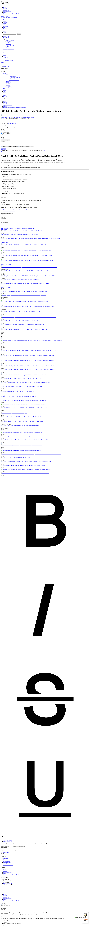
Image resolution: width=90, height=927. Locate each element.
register (12, 40)
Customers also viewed (30, 228)
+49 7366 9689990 (5, 852)
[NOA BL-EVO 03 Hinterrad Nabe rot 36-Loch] (12, 378)
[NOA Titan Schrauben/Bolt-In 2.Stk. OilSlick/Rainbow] (14, 344)
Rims (4, 90)
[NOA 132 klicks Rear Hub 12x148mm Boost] (11, 320)
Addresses (8, 44)
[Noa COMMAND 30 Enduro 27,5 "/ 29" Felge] (12, 421)
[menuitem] (46, 7)
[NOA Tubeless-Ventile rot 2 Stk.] (8, 457)
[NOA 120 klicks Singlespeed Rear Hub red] (11, 450)
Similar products (10, 228)
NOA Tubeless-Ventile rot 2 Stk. (23, 457)
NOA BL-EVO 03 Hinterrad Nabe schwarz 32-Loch (37, 473)
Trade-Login (6, 10)
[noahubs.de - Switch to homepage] (9, 17)
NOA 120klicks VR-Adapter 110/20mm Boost (33, 230)
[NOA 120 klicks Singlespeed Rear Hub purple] (12, 432)
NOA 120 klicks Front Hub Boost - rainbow (31, 311)
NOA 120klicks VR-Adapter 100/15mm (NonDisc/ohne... (48, 238)
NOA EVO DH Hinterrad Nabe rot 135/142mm (34, 404)
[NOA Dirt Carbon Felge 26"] (8, 413)
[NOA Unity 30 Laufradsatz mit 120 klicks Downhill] (13, 291)
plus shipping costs (12, 123)
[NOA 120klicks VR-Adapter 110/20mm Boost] (12, 230)
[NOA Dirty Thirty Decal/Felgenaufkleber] (10, 425)
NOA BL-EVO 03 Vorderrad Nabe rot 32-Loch (34, 465)
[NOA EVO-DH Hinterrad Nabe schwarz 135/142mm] (13, 407)
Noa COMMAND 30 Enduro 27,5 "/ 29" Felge (33, 421)
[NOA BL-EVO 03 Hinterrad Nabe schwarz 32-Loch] (13, 473)
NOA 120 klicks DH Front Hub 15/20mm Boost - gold (38, 250)
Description (3, 148)
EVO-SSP (8, 86)
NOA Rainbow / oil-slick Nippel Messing (29, 279)
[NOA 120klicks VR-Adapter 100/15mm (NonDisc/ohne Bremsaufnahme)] (18, 238)
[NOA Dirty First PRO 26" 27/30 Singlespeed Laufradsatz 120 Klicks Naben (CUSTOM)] (21, 340)
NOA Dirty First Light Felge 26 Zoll (26, 391)
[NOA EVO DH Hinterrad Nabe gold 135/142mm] (12, 400)
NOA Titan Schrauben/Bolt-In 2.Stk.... (35, 344)
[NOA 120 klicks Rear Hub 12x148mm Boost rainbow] (13, 270)
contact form (45, 914)
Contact (5, 7)
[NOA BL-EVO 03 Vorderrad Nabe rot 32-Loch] (12, 465)
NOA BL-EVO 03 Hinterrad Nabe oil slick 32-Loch (37, 283)
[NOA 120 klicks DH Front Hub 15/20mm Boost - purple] (14, 260)
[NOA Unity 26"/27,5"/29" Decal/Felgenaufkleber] (12, 295)
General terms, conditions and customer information (14, 13)
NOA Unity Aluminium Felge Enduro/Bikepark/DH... (44, 275)
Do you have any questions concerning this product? (15, 209)
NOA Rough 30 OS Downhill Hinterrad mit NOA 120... (44, 350)
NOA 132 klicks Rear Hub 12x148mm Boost (32, 320)
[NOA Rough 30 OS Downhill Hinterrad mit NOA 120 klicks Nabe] (16, 350)
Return (4, 860)
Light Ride (8, 83)
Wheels (5, 88)
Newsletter (5, 858)
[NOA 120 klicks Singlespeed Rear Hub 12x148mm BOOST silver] (16, 369)
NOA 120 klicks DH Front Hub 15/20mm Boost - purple (40, 260)
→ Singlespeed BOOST (14, 77)
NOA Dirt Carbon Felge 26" (21, 413)
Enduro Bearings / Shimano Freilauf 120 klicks (33, 436)
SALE (4, 91)
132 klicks (8, 81)
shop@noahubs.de (7, 883)
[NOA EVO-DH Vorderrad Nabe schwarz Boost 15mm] (13, 461)
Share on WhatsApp (13, 146)
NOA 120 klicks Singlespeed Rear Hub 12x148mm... (42, 360)
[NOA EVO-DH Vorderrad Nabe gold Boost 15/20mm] (13, 382)
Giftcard (5, 96)
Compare (3, 141)
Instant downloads (10, 47)
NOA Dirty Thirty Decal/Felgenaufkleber (29, 425)
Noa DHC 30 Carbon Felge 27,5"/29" (27, 396)
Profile (7, 42)
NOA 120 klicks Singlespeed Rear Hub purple (33, 432)
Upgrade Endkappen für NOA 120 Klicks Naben (35, 416)
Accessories (4, 228)
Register (2, 16)
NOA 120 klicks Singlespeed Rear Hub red (30, 450)
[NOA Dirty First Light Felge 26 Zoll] (9, 391)
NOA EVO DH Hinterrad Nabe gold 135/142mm (35, 400)
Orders (7, 46)
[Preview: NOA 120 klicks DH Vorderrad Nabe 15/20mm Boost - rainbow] (18, 117)
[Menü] (88, 913)
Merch (4, 95)
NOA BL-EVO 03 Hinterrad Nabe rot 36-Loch (33, 378)
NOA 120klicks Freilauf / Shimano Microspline (33, 324)
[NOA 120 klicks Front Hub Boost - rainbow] (11, 311)
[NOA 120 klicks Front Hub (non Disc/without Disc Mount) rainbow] (16, 317)
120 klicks (8, 75)
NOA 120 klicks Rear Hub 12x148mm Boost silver (36, 301)
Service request (6, 861)
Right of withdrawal (7, 11)
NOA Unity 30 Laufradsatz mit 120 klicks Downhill (36, 291)
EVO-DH (8, 82)
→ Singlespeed (12, 76)
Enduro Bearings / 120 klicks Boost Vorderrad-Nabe (37, 439)
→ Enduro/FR (12, 78)
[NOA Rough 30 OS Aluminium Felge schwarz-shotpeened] (14, 355)
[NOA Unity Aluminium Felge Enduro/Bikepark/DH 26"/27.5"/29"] (16, 275)
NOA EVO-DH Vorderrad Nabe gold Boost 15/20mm (38, 382)
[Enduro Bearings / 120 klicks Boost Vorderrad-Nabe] (13, 439)
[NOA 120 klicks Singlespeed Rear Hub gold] (11, 445)
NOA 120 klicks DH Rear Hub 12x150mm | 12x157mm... (44, 267)
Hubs (4, 73)
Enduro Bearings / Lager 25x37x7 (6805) (29, 234)
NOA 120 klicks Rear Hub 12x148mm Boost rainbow (38, 270)
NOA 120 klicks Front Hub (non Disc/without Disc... (44, 317)
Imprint (5, 8)
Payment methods (10, 45)
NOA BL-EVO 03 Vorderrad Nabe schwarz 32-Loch (38, 469)
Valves (4, 92)
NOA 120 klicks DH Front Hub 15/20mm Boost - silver (39, 255)
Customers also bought (19, 228)
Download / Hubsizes (8, 865)
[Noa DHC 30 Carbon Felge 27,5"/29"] (10, 396)
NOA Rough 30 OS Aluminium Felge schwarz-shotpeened (41, 355)
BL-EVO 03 (9, 87)
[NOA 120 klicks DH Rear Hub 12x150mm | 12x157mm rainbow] (16, 267)
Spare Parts (5, 94)
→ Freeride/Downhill (14, 80)
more (44, 150)
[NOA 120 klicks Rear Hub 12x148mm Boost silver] (13, 301)
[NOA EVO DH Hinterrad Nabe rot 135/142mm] (12, 404)
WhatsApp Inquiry (29, 146)
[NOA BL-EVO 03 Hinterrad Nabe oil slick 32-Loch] (13, 283)
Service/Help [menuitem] (13, 9)
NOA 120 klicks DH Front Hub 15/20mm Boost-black (38, 244)
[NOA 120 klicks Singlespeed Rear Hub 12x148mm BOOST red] (16, 360)
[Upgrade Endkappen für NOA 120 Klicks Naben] (12, 416)
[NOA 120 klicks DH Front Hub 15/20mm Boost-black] (13, 244)
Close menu (6, 37)
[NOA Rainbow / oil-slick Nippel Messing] (10, 279)
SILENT (8, 85)
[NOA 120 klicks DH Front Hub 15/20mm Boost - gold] (13, 250)
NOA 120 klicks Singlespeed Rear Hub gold (32, 445)
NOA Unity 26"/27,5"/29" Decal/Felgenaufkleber (35, 295)
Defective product (7, 862)
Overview (8, 41)
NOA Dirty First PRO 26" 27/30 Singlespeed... (52, 340)
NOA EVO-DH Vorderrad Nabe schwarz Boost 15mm (38, 461)
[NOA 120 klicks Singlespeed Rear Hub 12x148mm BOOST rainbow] (17, 366)
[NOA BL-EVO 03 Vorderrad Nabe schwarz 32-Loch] (13, 469)
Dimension (3, 130)
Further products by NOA (9, 211)
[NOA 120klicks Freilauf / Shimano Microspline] (12, 324)
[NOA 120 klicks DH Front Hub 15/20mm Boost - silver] (14, 255)
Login (7, 16)
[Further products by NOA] (2, 116)
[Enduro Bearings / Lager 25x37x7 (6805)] (10, 234)
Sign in (8, 40)
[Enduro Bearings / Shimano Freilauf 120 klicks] (12, 436)
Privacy (5, 12)
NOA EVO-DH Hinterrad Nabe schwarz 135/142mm (38, 407)
